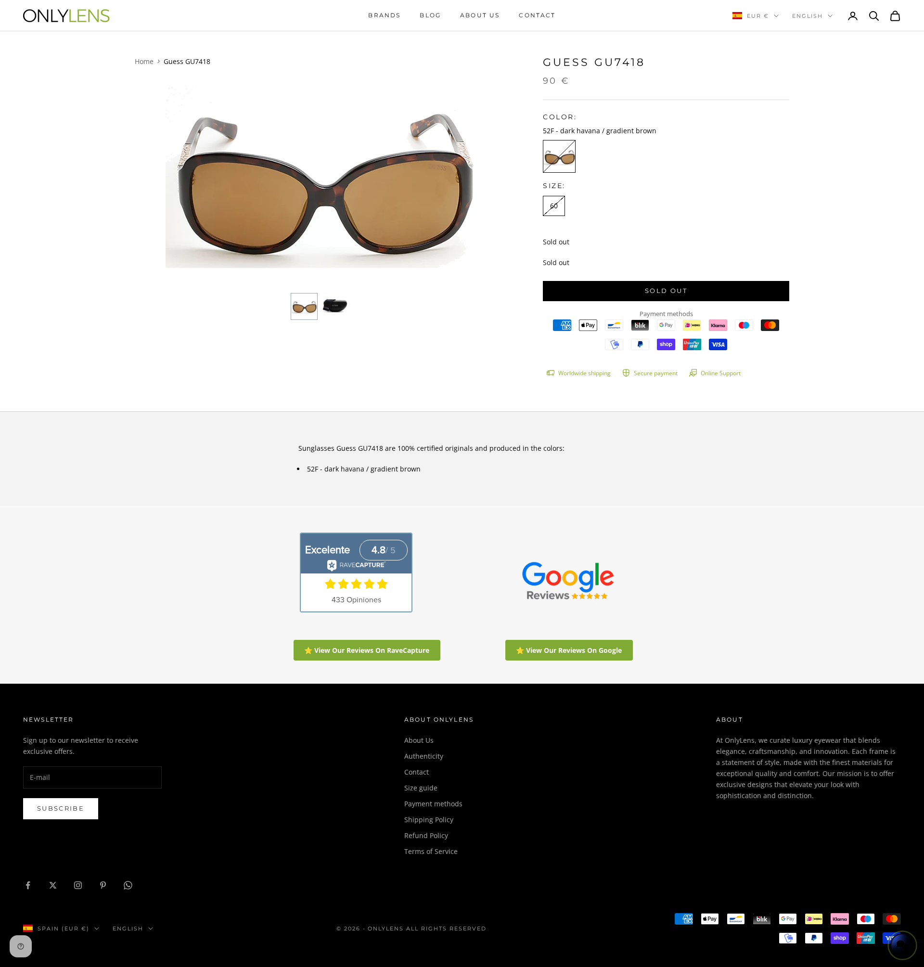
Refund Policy (426, 835)
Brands (384, 15)
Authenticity (423, 756)
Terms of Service (431, 851)
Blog (430, 15)
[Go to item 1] (304, 306)
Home (144, 61)
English (807, 16)
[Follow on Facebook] (28, 885)
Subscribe (60, 808)
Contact (537, 15)
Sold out (666, 290)
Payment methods (433, 803)
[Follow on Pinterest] (103, 885)
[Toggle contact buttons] (902, 945)
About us (480, 15)
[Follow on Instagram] (78, 885)
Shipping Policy (428, 819)
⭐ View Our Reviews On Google (569, 650)
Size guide (420, 787)
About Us (419, 740)
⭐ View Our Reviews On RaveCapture (366, 650)
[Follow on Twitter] (53, 885)
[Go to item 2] (334, 306)
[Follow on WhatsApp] (128, 885)
